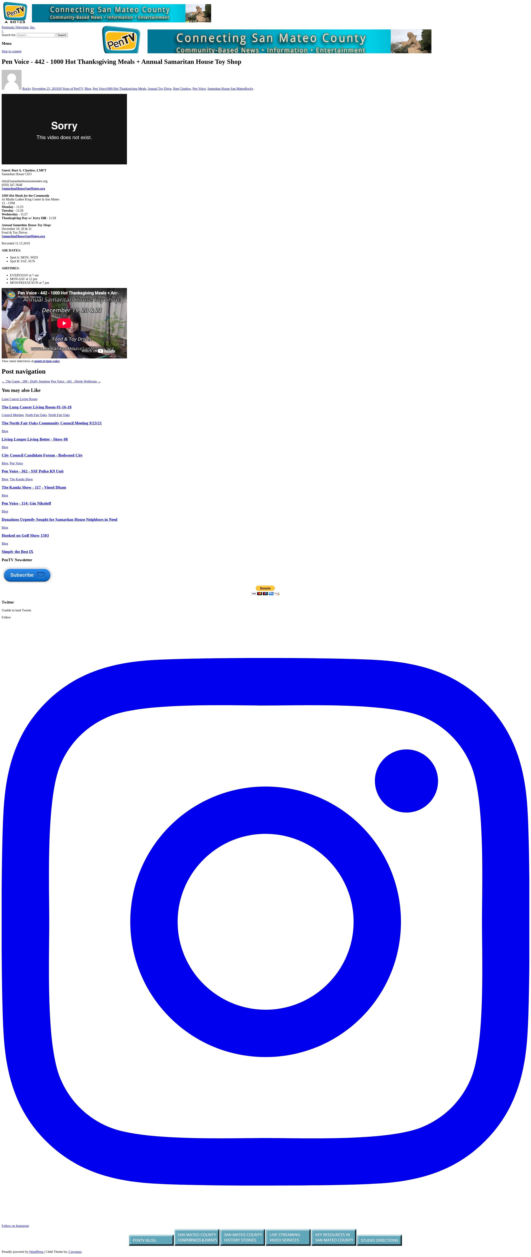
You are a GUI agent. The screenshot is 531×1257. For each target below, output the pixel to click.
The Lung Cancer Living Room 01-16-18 (37, 407)
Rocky (26, 88)
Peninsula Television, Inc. (18, 27)
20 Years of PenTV (70, 88)
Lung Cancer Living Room (19, 399)
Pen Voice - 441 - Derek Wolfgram (76, 381)
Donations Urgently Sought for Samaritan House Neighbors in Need (59, 519)
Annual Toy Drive (159, 88)
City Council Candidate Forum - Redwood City (42, 455)
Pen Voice (99, 88)
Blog (88, 88)
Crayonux (75, 1251)
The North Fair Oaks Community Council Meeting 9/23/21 (52, 423)
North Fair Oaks (36, 415)
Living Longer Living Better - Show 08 (35, 439)
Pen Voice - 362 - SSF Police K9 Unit (32, 471)
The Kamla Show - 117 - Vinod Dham (34, 487)
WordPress (36, 1251)
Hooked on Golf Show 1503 (25, 535)
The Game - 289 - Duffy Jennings (26, 381)
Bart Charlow (182, 88)
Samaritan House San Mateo (226, 88)
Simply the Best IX (17, 551)
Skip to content (11, 51)
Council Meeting (13, 415)
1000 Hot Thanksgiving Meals (126, 88)
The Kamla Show (21, 479)
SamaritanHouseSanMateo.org (23, 188)
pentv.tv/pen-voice (47, 361)
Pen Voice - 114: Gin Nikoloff (26, 503)
